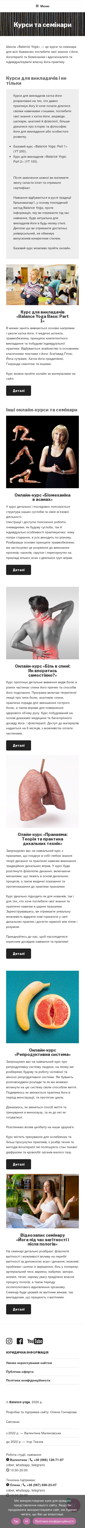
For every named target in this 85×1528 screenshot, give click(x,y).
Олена (14, 1485)
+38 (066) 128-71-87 (48, 1460)
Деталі (18, 391)
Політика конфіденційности (28, 1380)
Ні (26, 1521)
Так (16, 1521)
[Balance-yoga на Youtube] (36, 1341)
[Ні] (79, 1511)
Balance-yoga (19, 1402)
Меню (44, 6)
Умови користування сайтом (29, 1363)
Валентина (18, 1460)
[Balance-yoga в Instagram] (10, 1341)
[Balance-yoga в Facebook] (21, 1341)
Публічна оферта (20, 1371)
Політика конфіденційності (54, 1521)
